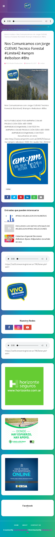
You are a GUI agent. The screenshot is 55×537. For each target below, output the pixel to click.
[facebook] (9, 327)
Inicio (6, 34)
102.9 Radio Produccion (14, 63)
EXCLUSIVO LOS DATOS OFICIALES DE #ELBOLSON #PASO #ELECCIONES (33, 227)
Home (16, 525)
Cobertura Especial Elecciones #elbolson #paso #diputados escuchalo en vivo (33, 239)
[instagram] (18, 327)
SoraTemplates (21, 530)
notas (12, 34)
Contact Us (36, 525)
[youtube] (27, 327)
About (25, 525)
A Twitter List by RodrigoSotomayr (25, 28)
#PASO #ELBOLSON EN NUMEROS (31, 215)
